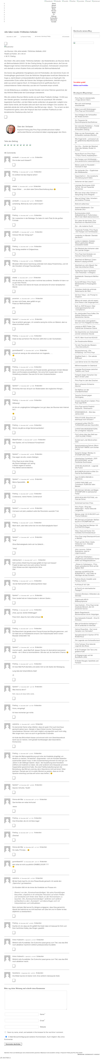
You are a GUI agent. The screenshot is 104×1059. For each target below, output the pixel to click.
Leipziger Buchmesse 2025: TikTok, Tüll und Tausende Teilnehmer (85, 187)
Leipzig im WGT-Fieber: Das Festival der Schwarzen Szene (86, 327)
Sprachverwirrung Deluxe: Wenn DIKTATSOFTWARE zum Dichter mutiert (87, 447)
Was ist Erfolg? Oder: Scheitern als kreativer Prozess (86, 199)
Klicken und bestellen (80, 85)
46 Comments (65, 36)
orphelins (15, 724)
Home (54, 3)
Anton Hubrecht (18, 939)
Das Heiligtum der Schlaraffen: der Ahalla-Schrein (86, 116)
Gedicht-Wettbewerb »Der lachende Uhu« (84, 208)
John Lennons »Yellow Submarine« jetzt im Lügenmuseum (83, 551)
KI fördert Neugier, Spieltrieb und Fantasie (86, 662)
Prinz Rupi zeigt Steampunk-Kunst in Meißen (87, 537)
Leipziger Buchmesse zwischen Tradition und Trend (86, 370)
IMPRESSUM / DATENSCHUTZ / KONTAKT (89, 1054)
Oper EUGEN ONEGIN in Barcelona (84, 478)
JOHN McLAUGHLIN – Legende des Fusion (86, 467)
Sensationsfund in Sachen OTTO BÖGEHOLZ (87, 636)
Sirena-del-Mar (17, 799)
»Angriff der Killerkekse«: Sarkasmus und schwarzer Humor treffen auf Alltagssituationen (87, 559)
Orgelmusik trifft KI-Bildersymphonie (82, 600)
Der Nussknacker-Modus (84, 341)
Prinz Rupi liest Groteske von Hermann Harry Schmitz (85, 255)
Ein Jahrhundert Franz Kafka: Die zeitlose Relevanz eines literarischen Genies (87, 315)
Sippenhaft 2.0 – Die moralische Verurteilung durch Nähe (86, 177)
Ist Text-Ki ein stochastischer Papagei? (85, 589)
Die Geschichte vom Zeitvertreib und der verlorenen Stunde (86, 333)
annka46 (15, 157)
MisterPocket (17, 439)
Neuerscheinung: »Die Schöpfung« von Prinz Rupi (85, 351)
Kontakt (53, 22)
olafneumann (17, 560)
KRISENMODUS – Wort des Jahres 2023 (85, 413)
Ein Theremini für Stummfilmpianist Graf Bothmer (86, 121)
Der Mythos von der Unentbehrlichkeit (82, 391)
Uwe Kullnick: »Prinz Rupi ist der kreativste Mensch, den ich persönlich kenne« (87, 607)
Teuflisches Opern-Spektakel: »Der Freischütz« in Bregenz (85, 272)
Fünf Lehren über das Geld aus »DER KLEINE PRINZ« (86, 435)
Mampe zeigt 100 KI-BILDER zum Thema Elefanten (87, 515)
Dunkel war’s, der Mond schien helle (86, 441)
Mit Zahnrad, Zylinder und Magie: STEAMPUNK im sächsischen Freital (87, 492)
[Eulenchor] (36, 47)
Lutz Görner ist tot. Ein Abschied (86, 362)
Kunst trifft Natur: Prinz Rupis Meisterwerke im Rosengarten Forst (85, 284)
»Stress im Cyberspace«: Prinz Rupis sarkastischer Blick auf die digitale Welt (86, 566)
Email (42, 1020)
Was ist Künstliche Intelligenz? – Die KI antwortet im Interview (86, 624)
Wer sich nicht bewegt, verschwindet (83, 104)
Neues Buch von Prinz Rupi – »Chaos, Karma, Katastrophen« (86, 154)
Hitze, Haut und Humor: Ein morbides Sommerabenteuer (85, 532)
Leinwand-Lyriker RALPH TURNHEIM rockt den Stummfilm (87, 424)
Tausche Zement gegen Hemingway (83, 396)
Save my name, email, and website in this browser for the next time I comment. (35, 1032)
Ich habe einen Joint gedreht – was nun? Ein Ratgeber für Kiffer (86, 322)
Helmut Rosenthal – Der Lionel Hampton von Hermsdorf (86, 630)
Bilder (54, 9)
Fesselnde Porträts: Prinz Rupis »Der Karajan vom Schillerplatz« (86, 231)
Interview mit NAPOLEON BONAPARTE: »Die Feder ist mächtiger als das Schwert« (85, 573)
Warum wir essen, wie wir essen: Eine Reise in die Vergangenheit (86, 301)
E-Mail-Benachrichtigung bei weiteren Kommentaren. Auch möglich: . (34, 1038)
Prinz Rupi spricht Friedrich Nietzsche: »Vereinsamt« (84, 407)
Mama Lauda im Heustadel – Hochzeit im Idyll (85, 166)
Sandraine (16, 973)
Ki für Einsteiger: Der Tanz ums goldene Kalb (86, 650)
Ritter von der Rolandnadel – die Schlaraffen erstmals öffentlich (86, 134)
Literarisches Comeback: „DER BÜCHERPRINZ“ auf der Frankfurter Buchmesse (86, 460)
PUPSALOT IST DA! (82, 584)
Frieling (15, 172)
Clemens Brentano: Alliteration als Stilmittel (87, 595)
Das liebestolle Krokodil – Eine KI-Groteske (87, 619)
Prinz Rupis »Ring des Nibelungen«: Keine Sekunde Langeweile (85, 509)
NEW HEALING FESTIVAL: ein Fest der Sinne (86, 498)
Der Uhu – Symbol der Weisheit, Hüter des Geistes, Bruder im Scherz (86, 148)
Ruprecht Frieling (26, 36)
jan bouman (38, 36)
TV (54, 14)
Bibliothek (54, 20)
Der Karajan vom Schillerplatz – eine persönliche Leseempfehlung (87, 160)
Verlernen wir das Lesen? (84, 181)
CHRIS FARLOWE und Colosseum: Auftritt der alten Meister (85, 484)
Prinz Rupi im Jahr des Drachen (86, 380)
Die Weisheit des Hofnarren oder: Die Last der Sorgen (87, 249)
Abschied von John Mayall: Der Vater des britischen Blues (86, 266)
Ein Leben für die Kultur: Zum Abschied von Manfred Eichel (85, 221)
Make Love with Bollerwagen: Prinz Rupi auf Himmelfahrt (85, 110)
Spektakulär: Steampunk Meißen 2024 (87, 277)
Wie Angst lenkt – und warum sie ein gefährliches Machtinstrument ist (87, 141)
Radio (54, 12)
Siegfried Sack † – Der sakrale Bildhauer (86, 357)
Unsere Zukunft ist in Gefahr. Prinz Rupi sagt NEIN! (87, 402)
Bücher (54, 7)
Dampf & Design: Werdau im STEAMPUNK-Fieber (85, 454)
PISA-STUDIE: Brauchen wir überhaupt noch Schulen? (85, 418)
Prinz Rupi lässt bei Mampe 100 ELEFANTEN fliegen (86, 526)
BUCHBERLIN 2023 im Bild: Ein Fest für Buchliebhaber (86, 472)
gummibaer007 (17, 350)
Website (43, 1027)
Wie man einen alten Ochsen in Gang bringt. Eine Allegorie (86, 193)
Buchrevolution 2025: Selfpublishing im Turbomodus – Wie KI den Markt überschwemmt (87, 215)
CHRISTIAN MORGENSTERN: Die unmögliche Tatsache (86, 430)
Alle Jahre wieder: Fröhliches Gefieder (20, 31)
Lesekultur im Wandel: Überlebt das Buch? (86, 236)
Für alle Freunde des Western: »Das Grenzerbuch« (86, 346)
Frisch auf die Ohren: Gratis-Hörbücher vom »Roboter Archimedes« (85, 544)
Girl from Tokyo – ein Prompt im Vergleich (86, 296)
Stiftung (53, 16)
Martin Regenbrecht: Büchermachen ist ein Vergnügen (87, 613)
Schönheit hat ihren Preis (84, 503)
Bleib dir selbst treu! (82, 204)
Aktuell (54, 5)
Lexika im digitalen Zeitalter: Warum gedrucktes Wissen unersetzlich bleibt (85, 243)
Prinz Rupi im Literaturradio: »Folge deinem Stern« (85, 99)
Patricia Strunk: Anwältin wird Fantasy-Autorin (85, 580)
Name (42, 1014)
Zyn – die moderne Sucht (84, 226)
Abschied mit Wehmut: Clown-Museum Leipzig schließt (86, 260)
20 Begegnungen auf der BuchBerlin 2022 (84, 656)
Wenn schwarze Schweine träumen (84, 385)
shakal (14, 186)
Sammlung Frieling (45, 36)
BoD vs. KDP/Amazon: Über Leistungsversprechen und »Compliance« (85, 308)
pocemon (15, 298)
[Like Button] (5, 43)
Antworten (38, 157)
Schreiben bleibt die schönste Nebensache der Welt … (85, 290)
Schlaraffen (53, 18)
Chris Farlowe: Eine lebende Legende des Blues (85, 645)
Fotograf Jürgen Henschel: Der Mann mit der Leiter (86, 376)
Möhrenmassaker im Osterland (86, 365)
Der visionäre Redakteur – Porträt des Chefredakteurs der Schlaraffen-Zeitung (87, 128)
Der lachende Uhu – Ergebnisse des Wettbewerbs (86, 171)
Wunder (53, 11)
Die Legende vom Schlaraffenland (87, 640)
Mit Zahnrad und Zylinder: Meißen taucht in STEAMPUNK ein (87, 521)
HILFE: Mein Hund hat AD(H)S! (86, 337)
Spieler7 (15, 319)
